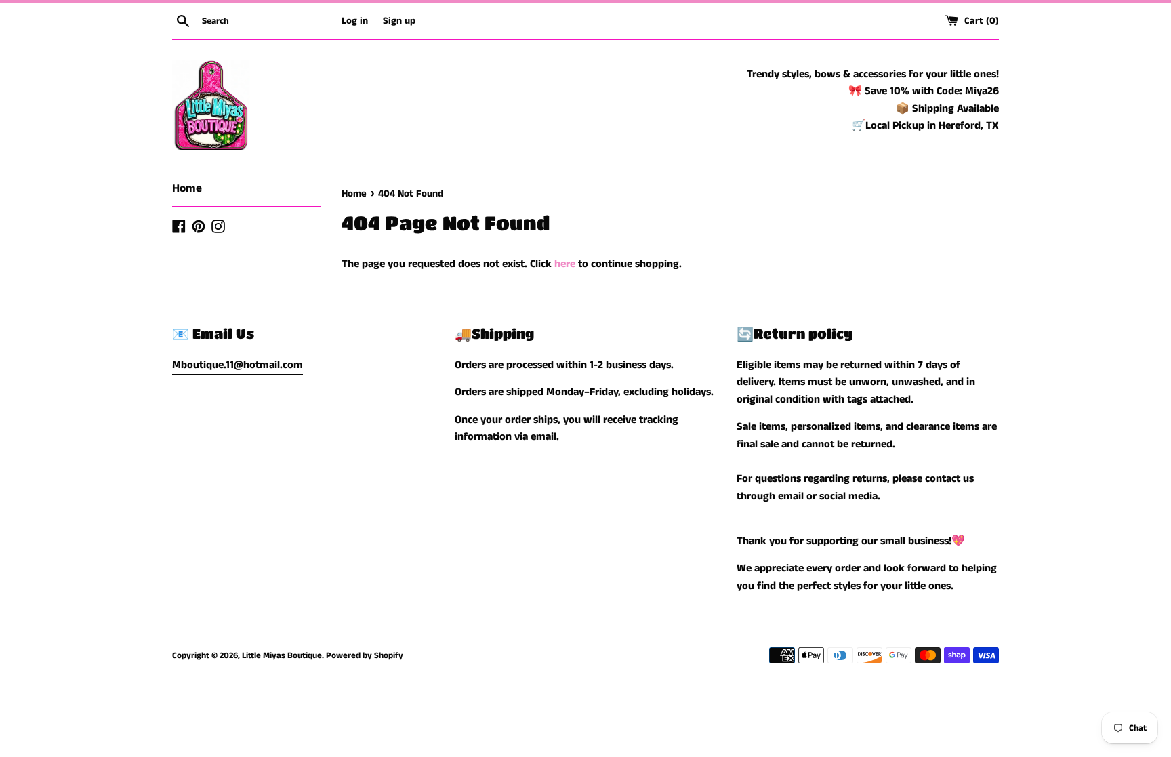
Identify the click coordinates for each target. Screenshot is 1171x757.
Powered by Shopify (364, 655)
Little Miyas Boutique (282, 655)
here (564, 264)
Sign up (399, 21)
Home (187, 188)
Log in (355, 21)
